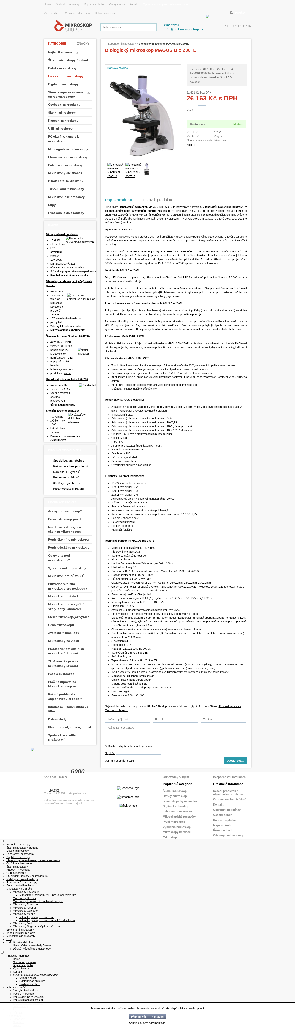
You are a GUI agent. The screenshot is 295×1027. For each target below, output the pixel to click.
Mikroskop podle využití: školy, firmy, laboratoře (66, 607)
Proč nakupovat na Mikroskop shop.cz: (62, 684)
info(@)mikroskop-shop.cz (183, 29)
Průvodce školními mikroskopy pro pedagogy (67, 586)
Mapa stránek (222, 825)
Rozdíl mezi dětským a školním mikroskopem (64, 529)
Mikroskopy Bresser (24, 898)
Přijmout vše (139, 1016)
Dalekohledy (57, 719)
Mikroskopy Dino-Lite (25, 904)
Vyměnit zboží (52, 13)
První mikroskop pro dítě (66, 519)
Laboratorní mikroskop (178, 811)
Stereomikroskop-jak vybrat (68, 617)
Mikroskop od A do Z (63, 596)
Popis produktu (119, 200)
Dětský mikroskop (175, 796)
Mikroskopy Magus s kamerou (36, 917)
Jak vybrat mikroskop (25, 990)
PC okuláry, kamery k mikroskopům (63, 139)
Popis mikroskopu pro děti (28, 1000)
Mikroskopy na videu (63, 641)
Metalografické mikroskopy (68, 149)
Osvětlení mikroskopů (64, 104)
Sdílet (190, 144)
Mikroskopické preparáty (66, 197)
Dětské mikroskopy (62, 68)
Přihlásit (240, 12)
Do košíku (226, 111)
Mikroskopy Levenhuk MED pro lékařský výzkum (47, 895)
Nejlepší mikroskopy (63, 52)
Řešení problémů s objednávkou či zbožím (65, 697)
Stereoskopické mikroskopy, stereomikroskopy (69, 94)
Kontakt (134, 4)
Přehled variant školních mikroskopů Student (66, 651)
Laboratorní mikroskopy (122, 43)
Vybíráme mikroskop (177, 827)
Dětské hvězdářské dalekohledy (32, 948)
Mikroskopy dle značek (65, 173)
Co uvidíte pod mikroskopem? (59, 558)
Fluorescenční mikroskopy (67, 157)
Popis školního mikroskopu (68, 539)
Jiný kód (110, 753)
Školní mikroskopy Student (68, 60)
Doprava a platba (94, 4)
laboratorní (127, 207)
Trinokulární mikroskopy (66, 189)
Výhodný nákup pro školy (67, 568)
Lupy (52, 205)
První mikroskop (174, 821)
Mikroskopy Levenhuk (26, 892)
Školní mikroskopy (62, 112)
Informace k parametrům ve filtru (68, 709)
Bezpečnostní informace (229, 777)
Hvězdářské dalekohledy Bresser (32, 945)
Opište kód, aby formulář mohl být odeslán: (130, 746)
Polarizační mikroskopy (65, 165)
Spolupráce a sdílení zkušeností (63, 738)
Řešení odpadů (223, 830)
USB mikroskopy (60, 128)
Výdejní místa (117, 4)
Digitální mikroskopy (63, 84)
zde (163, 1023)
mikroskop (141, 207)
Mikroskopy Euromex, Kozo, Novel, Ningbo (38, 901)
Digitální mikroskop (176, 806)
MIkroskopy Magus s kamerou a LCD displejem (47, 920)
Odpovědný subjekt (176, 777)
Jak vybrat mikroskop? (65, 511)
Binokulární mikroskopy (65, 181)
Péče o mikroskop (61, 674)
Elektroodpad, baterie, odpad (69, 727)
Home (47, 4)
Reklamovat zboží (105, 13)
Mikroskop (170, 837)
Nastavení (158, 1016)
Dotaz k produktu (157, 200)
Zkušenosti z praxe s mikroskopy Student (63, 664)
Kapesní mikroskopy (63, 120)
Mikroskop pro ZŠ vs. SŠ (66, 576)
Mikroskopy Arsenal (24, 907)
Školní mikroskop (175, 791)
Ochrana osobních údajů (119, 760)
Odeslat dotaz (235, 760)
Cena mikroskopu (61, 625)
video (67, 373)
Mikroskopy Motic (23, 923)
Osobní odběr (222, 815)
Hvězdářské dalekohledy (66, 213)
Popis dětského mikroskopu (69, 547)
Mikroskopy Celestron (25, 910)
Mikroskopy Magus (24, 914)
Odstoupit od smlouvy (78, 13)
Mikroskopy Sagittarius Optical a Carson (36, 926)
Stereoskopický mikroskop (180, 801)
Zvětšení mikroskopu (63, 633)
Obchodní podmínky (67, 4)
